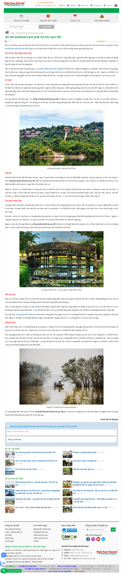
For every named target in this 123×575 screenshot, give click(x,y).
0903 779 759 (75, 553)
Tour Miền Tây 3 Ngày (104, 566)
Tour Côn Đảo (86, 569)
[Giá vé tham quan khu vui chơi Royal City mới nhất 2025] (10, 454)
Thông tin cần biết (12, 525)
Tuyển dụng (9, 538)
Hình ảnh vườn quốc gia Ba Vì (83, 469)
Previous (5, 18)
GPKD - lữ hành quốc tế (13, 532)
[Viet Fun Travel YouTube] (97, 539)
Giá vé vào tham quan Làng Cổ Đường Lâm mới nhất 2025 (36, 461)
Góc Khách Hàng (40, 525)
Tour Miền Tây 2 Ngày (87, 566)
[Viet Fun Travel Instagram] (92, 539)
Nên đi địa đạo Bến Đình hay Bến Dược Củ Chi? (90, 507)
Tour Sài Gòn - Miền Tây (13, 569)
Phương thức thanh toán (42, 529)
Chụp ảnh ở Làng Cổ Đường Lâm (85, 461)
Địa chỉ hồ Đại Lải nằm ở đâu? (26, 469)
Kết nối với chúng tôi (94, 535)
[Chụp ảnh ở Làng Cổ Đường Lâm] (67, 462)
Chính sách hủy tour (41, 538)
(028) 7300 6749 (77, 550)
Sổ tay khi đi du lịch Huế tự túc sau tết (30, 33)
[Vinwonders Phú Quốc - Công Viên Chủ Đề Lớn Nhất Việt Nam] (10, 501)
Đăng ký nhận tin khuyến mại (97, 525)
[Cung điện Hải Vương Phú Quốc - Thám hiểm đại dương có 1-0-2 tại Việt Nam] (67, 501)
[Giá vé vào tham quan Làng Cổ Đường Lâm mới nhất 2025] (10, 462)
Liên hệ (36, 541)
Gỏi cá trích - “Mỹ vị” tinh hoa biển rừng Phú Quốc (33, 507)
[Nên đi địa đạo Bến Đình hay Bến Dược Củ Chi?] (67, 509)
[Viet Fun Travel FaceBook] (87, 539)
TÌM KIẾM (47, 27)
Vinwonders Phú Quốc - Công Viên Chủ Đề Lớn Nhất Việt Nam (37, 499)
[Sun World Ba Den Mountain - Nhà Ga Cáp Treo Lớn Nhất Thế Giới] (67, 492)
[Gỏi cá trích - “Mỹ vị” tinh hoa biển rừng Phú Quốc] (10, 509)
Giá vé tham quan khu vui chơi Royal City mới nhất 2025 (35, 452)
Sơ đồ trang (9, 541)
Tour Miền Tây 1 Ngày (47, 566)
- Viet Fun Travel (36, 562)
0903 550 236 (87, 553)
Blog (12, 33)
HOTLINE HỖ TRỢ (14, 571)
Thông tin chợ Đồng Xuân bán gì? (85, 452)
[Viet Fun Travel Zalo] (102, 539)
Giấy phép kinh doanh (13, 529)
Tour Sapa (107, 569)
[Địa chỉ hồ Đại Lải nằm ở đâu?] (10, 471)
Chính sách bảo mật (41, 535)
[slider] (101, 41)
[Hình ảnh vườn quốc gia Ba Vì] (67, 471)
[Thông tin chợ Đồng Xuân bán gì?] (67, 454)
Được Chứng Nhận (68, 525)
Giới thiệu (8, 535)
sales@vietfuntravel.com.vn (79, 555)
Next (117, 18)
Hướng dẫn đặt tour (41, 532)
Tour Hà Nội (96, 569)
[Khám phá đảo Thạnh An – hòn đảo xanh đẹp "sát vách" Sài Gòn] (10, 484)
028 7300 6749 (46, 2)
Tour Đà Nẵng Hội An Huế (36, 571)
